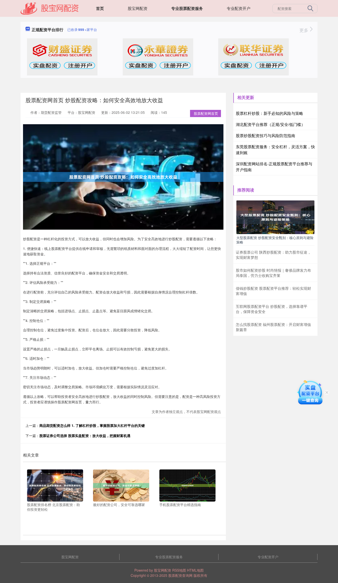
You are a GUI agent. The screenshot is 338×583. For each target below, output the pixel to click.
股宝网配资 (137, 8)
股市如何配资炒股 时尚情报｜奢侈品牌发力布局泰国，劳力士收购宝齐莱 (273, 272)
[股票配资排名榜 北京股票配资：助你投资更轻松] (55, 484)
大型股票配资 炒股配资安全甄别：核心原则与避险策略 (275, 239)
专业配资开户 (238, 8)
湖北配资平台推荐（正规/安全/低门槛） (270, 124)
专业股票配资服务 (187, 8)
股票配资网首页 (206, 113)
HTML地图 (195, 570)
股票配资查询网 (180, 575)
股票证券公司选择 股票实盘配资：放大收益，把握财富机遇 (84, 435)
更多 (304, 30)
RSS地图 (179, 570)
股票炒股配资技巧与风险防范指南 (265, 135)
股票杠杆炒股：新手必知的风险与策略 (269, 113)
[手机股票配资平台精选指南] (187, 484)
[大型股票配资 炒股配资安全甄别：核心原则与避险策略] (275, 216)
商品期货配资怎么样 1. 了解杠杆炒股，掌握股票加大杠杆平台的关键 (92, 425)
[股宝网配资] (50, 7)
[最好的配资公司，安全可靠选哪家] (121, 484)
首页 (100, 8)
